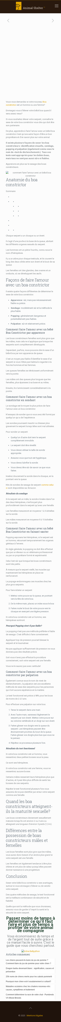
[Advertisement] (30, 68)
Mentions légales (35, 1015)
